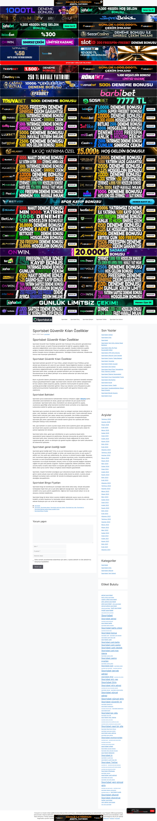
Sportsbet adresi (45, 507)
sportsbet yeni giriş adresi (108, 779)
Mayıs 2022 (105, 525)
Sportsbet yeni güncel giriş (112, 784)
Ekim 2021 (104, 544)
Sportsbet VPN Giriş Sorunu (110, 353)
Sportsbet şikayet (110, 795)
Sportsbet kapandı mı (117, 708)
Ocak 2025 (105, 436)
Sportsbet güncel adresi (109, 694)
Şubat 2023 (105, 500)
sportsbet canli (105, 635)
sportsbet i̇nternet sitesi (106, 708)
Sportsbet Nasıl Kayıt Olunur (108, 729)
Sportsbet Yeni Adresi (116, 319)
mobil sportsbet (107, 610)
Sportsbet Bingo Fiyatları (41, 511)
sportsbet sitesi (107, 746)
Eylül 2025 (104, 427)
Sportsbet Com (107, 666)
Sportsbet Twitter (101, 319)
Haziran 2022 (105, 522)
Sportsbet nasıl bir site (112, 726)
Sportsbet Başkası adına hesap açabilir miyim (47, 509)
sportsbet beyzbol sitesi (106, 630)
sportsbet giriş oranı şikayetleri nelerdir (109, 688)
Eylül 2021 (104, 547)
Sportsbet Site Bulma (108, 380)
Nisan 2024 (105, 461)
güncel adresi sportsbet (109, 606)
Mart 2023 (104, 497)
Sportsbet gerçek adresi (110, 672)
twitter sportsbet (106, 800)
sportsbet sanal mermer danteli (107, 744)
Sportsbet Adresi (107, 335)
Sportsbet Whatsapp (108, 771)
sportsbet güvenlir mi (106, 704)
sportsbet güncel (105, 690)
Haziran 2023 (105, 488)
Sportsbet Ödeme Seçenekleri (111, 374)
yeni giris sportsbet (106, 804)
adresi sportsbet (107, 595)
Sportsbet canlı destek (111, 648)
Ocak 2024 (105, 469)
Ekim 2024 (104, 444)
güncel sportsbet (105, 608)
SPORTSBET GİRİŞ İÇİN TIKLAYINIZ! (78, 63)
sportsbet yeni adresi (109, 775)
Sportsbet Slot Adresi (108, 366)
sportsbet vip (104, 765)
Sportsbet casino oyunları (109, 659)
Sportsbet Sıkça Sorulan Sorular (109, 750)
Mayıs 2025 (105, 430)
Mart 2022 (104, 530)
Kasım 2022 (105, 508)
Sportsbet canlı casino (111, 645)
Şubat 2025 (105, 433)
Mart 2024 (104, 463)
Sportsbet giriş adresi (111, 685)
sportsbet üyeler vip (105, 792)
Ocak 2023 (105, 502)
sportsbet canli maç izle (108, 637)
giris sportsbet (116, 604)
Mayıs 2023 (105, 491)
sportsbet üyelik (116, 792)
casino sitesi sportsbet (109, 599)
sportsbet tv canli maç (107, 757)
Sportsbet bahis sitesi (111, 628)
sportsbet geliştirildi (117, 668)
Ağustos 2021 (105, 550)
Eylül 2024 (104, 447)
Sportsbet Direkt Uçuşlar (109, 364)
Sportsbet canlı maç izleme (58, 507)
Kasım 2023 (105, 475)
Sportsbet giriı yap (109, 679)
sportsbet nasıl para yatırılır (108, 731)
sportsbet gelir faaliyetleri (106, 668)
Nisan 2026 (105, 425)
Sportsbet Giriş (75, 319)
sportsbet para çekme (107, 735)
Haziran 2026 (105, 422)
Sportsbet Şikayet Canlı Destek (111, 355)
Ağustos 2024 (106, 450)
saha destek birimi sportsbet (107, 612)
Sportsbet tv (80, 507)
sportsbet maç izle (106, 715)
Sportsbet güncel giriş (112, 698)
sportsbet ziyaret (117, 788)
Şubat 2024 (105, 466)
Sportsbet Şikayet (88, 319)
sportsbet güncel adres (117, 690)
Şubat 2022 (105, 533)
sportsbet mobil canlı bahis (107, 719)
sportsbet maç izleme (108, 717)
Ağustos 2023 (106, 483)
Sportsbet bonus (109, 633)
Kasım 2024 (105, 441)
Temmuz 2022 (106, 519)
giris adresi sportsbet (108, 602)
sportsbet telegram (107, 753)
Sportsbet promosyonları (111, 737)
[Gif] (78, 151)
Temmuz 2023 (106, 486)
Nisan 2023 (105, 494)
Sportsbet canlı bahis (110, 642)
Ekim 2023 (104, 477)
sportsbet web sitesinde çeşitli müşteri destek (111, 767)
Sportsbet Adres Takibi (109, 385)
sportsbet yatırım (105, 773)
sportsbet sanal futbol (106, 742)
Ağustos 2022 (106, 516)
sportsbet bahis (106, 623)
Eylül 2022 (104, 513)
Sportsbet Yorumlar (107, 361)
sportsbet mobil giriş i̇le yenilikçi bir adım (110, 721)
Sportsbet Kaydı (106, 382)
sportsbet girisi (107, 677)
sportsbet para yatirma (108, 733)
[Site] (39, 109)
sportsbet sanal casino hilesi (115, 740)
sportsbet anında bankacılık (107, 621)
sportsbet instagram (107, 706)
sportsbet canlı (106, 639)
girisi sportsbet (106, 604)
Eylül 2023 (104, 480)
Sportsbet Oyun (106, 396)
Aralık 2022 (105, 505)
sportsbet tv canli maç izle (109, 760)
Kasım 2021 (105, 541)
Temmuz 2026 (106, 419)
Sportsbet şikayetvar (111, 798)
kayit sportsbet (116, 608)
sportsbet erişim (118, 666)
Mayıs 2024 (105, 458)
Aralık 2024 (105, 438)
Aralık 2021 (105, 538)
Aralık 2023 (105, 472)
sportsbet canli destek (115, 635)
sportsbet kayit (105, 710)
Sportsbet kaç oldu (71, 507)
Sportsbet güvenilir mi (111, 702)
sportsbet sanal (104, 740)
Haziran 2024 (105, 455)
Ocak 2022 (105, 536)
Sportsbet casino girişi (107, 655)
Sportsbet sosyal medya (108, 748)
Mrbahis (83, 399)
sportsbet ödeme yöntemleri (108, 790)
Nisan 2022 (105, 527)
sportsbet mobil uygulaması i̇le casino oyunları (111, 723)
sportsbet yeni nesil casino (107, 788)
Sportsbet (64, 319)
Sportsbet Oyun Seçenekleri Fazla (112, 377)
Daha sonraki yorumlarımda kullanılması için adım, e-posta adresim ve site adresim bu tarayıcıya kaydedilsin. (63, 561)
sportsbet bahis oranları (107, 625)
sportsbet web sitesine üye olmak (108, 769)
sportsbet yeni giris (107, 777)
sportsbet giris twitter (118, 677)
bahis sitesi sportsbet (107, 597)
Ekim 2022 (104, 511)
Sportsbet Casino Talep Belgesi (111, 358)
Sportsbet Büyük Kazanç (109, 393)
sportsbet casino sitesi (107, 663)
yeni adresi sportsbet (108, 802)
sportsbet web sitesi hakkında (114, 765)
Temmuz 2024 (106, 452)
